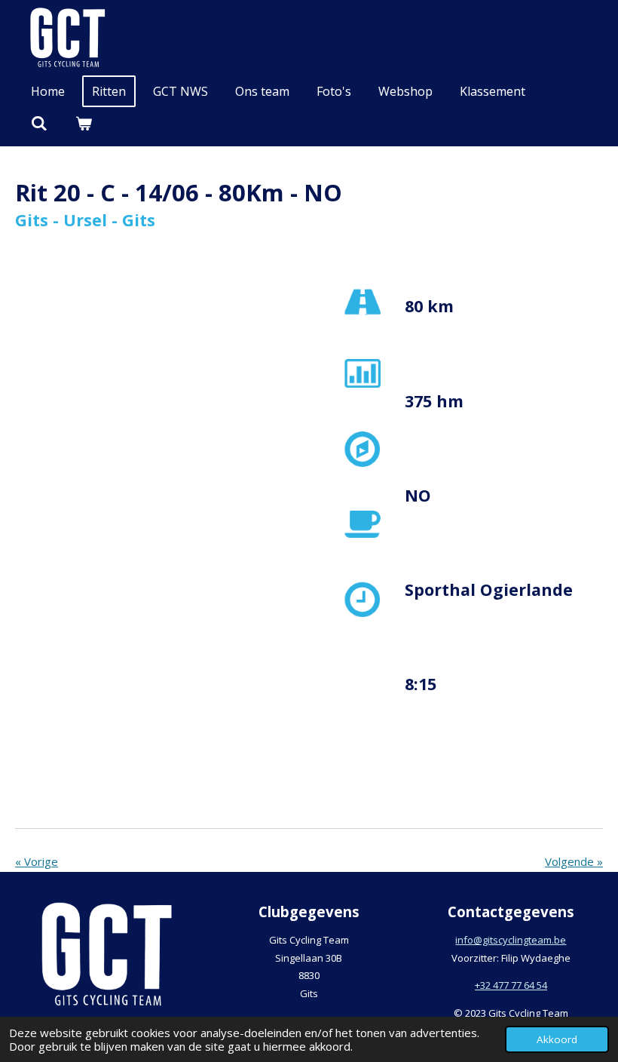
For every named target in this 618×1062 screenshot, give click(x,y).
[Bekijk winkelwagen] (83, 123)
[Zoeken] (39, 123)
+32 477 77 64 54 (511, 985)
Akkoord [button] (557, 1039)
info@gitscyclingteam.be (510, 940)
